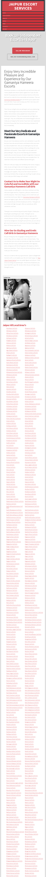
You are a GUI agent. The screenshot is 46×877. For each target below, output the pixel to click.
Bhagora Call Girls (11, 853)
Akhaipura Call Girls (12, 370)
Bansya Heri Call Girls (31, 658)
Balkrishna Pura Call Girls (13, 605)
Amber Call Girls (10, 413)
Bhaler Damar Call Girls (12, 873)
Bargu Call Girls (29, 685)
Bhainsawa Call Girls (30, 861)
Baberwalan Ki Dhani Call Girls (15, 501)
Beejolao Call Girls (30, 805)
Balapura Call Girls (30, 595)
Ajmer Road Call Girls (12, 362)
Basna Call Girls (29, 770)
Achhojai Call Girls (11, 338)
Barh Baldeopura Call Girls (13, 690)
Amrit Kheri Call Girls (12, 433)
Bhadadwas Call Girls (31, 841)
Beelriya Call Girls (11, 812)
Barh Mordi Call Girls (12, 702)
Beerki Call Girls (29, 822)
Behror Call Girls (29, 829)
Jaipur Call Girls (6, 15)
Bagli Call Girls (29, 551)
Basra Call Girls (10, 773)
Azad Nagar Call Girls (12, 499)
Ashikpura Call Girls (30, 474)
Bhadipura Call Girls (12, 846)
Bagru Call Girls (29, 559)
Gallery (4, 21)
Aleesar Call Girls (11, 384)
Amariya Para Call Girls (12, 396)
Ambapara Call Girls (30, 409)
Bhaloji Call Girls (29, 873)
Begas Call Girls (29, 827)
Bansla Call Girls (29, 651)
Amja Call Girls (29, 421)
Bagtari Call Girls (11, 561)
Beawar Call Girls (29, 800)
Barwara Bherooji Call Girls (13, 761)
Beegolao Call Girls (11, 805)
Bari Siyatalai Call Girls (12, 722)
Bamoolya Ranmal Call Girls (33, 629)
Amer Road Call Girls (30, 418)
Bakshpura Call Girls (30, 588)
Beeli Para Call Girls (30, 807)
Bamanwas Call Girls (12, 617)
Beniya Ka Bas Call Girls (13, 834)
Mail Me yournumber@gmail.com (23, 57)
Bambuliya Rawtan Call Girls (33, 624)
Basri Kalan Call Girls (12, 778)
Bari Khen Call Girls (11, 717)
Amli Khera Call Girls (12, 428)
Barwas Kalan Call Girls (31, 763)
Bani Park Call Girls (30, 641)
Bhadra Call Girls (29, 846)
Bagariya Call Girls (30, 537)
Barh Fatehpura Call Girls (13, 697)
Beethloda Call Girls (11, 827)
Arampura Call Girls (11, 457)
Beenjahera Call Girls (30, 814)
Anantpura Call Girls (30, 438)
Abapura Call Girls (30, 328)
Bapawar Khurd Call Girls (32, 668)
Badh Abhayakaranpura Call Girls (14, 506)
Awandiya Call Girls (30, 494)
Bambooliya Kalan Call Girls (14, 619)
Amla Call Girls (29, 423)
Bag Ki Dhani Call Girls (31, 534)
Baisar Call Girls (29, 573)
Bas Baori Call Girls (30, 766)
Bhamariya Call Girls (30, 875)
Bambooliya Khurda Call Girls (33, 622)
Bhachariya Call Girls (12, 841)
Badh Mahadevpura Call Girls (14, 512)
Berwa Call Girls (10, 839)
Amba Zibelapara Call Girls (32, 404)
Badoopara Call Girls (30, 527)
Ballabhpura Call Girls (31, 605)
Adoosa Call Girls (11, 345)
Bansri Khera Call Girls (31, 654)
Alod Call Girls (10, 387)
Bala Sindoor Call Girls (12, 595)
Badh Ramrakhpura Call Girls (14, 515)
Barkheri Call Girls (30, 729)
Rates (4, 23)
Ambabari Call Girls (11, 406)
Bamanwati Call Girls (31, 617)
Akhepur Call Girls (30, 372)
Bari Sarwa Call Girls (30, 719)
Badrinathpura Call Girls (13, 532)
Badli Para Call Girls (30, 522)
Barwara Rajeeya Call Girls (13, 763)
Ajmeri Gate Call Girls (31, 362)
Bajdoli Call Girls (29, 578)
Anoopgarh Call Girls (30, 447)
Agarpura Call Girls (30, 345)
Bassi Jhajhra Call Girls (31, 783)
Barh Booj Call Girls (11, 693)
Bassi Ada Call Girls (30, 780)
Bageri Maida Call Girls (31, 546)
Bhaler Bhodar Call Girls (13, 870)
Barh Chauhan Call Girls (13, 695)
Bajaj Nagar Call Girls (31, 576)
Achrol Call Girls (29, 338)
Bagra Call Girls (10, 556)
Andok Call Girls (29, 443)
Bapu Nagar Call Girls (12, 673)
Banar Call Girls (29, 632)
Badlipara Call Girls (11, 524)
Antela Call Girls (10, 452)
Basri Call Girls (29, 773)
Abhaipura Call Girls (30, 330)
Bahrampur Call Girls (31, 566)
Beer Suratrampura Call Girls (14, 822)
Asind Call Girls (29, 477)
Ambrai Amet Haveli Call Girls (33, 413)
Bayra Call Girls (29, 797)
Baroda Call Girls (11, 746)
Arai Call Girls (28, 455)
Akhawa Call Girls (30, 370)
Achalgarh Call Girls (30, 333)
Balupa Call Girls (11, 615)
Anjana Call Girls (29, 445)
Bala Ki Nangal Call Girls (32, 593)
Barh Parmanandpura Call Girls (15, 705)
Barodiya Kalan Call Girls (13, 751)
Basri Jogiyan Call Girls (31, 775)
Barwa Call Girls (10, 758)
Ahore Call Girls (10, 352)
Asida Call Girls (10, 477)
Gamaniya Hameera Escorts (12, 99)
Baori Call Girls (10, 661)
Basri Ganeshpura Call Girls (14, 775)
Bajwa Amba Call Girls (12, 583)
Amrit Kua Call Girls (30, 433)
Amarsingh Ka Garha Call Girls (33, 399)
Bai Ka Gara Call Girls (31, 568)
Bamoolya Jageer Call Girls (13, 629)
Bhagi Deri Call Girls (30, 851)
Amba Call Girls (29, 401)
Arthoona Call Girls (30, 469)
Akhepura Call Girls (11, 374)
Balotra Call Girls (29, 610)
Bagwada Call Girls (30, 561)
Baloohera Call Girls (11, 610)
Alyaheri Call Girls (11, 389)
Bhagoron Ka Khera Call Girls (33, 853)
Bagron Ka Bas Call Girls (13, 559)
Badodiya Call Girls (11, 527)
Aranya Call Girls (11, 460)
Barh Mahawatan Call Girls (32, 700)
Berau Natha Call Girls (12, 836)
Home (4, 13)
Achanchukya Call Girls (31, 335)
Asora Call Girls (29, 479)
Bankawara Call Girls (31, 649)
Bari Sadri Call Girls (11, 719)
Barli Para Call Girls (11, 736)
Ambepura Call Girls (30, 411)
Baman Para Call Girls (31, 615)
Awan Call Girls (10, 494)
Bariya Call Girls (29, 724)
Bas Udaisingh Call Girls (13, 768)
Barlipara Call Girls (30, 736)
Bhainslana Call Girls (12, 863)
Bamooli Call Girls (30, 627)
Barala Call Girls (29, 678)
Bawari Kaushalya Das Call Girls (34, 793)
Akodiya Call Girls (11, 379)
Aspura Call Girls (29, 482)
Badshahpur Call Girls (12, 534)
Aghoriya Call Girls (11, 348)
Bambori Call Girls (11, 624)
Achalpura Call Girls (11, 335)
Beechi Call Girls (29, 802)
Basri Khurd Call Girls (31, 778)
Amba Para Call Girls (12, 404)
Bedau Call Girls (10, 802)
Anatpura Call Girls (11, 440)
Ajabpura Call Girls (30, 355)
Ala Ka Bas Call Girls (12, 382)
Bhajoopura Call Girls (31, 868)
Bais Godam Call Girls (12, 573)
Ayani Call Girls (29, 496)
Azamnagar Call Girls (31, 499)
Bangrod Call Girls (11, 641)
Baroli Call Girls (29, 751)
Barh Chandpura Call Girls (32, 693)
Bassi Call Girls (10, 780)
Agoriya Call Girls (29, 348)
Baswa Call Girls (10, 788)
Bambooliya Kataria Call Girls (33, 619)
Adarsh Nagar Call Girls (31, 340)
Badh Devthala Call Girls (32, 510)
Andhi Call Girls (10, 443)
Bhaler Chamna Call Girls (32, 870)
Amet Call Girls (10, 421)
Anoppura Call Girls (11, 450)
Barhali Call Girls (11, 712)
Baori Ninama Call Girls (12, 666)
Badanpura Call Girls (31, 504)
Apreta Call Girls (10, 455)
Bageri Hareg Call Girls (12, 546)
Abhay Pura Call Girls (12, 333)
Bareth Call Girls (29, 683)
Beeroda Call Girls (30, 824)
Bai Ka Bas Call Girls (12, 568)
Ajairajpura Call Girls (12, 357)
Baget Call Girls (10, 549)
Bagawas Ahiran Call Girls (13, 541)
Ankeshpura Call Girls (12, 447)
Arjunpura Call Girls (30, 462)
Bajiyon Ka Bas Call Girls (13, 580)
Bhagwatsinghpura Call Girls (14, 861)
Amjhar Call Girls (11, 423)
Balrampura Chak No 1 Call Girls (34, 612)
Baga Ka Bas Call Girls (12, 537)
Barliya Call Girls (29, 739)
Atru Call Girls (10, 491)
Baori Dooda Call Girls (12, 663)
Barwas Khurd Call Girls (13, 766)
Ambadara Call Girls (30, 406)
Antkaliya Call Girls (30, 452)
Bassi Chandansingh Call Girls (14, 783)
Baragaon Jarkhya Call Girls (14, 678)
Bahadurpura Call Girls (12, 563)
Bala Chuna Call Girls (12, 593)
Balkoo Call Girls (29, 602)
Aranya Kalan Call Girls (31, 460)
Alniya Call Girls (29, 384)
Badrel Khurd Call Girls (31, 529)
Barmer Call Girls (11, 741)
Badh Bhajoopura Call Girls (14, 510)
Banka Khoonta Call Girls (32, 646)
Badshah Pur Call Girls (31, 532)
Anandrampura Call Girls (13, 438)
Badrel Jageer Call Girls (12, 529)
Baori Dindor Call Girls (31, 661)
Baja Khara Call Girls (12, 576)
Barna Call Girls (29, 741)
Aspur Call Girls (10, 482)
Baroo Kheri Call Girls (30, 753)
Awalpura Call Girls (30, 491)
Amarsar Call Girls (11, 399)
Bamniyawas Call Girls (12, 627)
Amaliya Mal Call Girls (12, 394)
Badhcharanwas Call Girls (13, 517)
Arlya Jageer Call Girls (31, 465)
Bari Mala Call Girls (30, 717)
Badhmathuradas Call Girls (32, 517)
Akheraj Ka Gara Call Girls (32, 374)
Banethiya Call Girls (30, 637)
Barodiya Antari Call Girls (32, 749)
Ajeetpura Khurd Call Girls (13, 360)
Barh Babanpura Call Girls (13, 688)
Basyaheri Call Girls (30, 788)
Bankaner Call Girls (11, 649)
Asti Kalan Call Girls (30, 484)
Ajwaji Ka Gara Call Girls (13, 367)
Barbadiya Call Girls (12, 683)
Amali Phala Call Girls (31, 391)
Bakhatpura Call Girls (31, 585)
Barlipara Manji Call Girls (13, 739)
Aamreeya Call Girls (11, 328)
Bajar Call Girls (10, 578)
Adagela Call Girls (11, 340)
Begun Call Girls (10, 829)
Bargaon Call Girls (11, 685)
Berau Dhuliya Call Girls (31, 834)
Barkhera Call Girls (11, 729)
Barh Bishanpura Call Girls (32, 690)
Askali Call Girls (10, 479)
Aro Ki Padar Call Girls (31, 467)
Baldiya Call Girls (11, 600)
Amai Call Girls (29, 389)
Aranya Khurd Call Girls (12, 462)
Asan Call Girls (10, 474)
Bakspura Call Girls (11, 590)
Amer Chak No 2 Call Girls (13, 418)
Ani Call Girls (9, 445)
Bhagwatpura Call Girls (12, 858)
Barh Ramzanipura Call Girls (14, 707)
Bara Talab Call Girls (12, 675)
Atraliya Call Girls (30, 489)
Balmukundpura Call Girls (32, 607)
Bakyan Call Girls (29, 590)
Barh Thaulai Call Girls (12, 710)
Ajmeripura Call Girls (12, 365)
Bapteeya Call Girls (11, 671)
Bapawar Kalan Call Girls (13, 668)
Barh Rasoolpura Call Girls (32, 707)
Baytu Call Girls (10, 800)
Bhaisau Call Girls (11, 868)
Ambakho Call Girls (11, 409)
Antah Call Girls (29, 450)
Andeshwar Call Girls (30, 440)
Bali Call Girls (10, 602)
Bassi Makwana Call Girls (13, 785)
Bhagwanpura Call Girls (31, 856)
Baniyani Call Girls (11, 644)
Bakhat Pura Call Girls (12, 585)
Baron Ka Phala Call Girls (13, 753)
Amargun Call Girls (30, 394)
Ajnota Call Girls (29, 365)
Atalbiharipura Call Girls (31, 486)
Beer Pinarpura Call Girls (13, 819)
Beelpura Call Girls (11, 810)
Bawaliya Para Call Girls (13, 790)
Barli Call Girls (29, 734)
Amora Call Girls (29, 430)
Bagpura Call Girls (30, 554)
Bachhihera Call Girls (30, 501)
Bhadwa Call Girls (11, 849)
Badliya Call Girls (29, 524)
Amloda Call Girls (11, 430)
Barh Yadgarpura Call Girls (32, 710)
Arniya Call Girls (10, 467)
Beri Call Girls (28, 836)
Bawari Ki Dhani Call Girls (13, 795)
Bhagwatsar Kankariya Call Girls (34, 858)
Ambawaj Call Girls (11, 411)
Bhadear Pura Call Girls (12, 844)
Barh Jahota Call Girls (31, 697)
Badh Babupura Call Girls (32, 506)
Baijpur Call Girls (11, 571)
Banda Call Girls (10, 634)
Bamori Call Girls (11, 632)
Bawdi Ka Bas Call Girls (31, 795)
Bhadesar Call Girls (30, 844)
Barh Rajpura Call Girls (31, 705)
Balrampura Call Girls (12, 612)
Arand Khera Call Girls (31, 457)
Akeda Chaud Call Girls (31, 367)
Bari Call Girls (10, 714)
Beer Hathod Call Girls (12, 817)
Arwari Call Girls (10, 472)
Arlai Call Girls (10, 465)
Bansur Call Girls (29, 656)
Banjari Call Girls (29, 644)
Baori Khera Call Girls (31, 663)
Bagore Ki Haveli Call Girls (13, 554)
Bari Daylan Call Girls (31, 714)
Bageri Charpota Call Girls (32, 544)
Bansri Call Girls (10, 654)
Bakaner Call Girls (30, 583)
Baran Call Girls (10, 680)
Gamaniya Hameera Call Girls (31, 197)
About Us (5, 18)
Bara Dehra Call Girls (30, 673)
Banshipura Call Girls (12, 651)
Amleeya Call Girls (11, 426)
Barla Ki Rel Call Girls (30, 732)
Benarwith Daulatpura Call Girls (15, 831)
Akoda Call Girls (29, 377)
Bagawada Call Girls (12, 539)
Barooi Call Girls (10, 756)
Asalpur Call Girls (29, 472)
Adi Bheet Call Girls (30, 343)
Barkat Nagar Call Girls (31, 727)
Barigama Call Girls (30, 722)
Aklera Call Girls (10, 377)
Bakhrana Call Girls (11, 588)
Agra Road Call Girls (11, 350)
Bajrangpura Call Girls (31, 580)
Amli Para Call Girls (30, 428)
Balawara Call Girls (11, 598)
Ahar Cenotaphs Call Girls (32, 350)
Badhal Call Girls (29, 515)
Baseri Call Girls (10, 770)
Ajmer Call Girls (29, 360)
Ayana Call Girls (10, 496)
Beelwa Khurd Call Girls (31, 812)
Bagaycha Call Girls (11, 544)
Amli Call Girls (29, 426)
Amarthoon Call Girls (12, 401)
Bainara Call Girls (30, 571)
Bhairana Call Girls (30, 863)
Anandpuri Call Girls (30, 435)
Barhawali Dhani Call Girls (32, 712)
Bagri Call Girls (29, 556)
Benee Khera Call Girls (31, 831)
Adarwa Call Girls (11, 343)
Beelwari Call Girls (11, 814)
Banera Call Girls (11, 637)
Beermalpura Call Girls (12, 824)
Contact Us (5, 26)
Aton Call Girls (10, 489)
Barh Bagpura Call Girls (31, 688)
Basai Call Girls (29, 768)
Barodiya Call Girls (11, 749)
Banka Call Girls (10, 646)
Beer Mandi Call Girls (30, 817)
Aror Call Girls (10, 469)
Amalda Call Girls (11, 391)
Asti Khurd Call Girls (11, 486)
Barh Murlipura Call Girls (32, 702)
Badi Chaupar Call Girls (12, 519)
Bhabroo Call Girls (30, 839)
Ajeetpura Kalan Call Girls (32, 357)
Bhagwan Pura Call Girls (13, 856)
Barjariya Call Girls (11, 727)
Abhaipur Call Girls (11, 330)
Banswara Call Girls (11, 658)
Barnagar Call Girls (11, 744)
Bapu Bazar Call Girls (31, 671)
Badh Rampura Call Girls (32, 512)
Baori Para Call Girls (30, 666)
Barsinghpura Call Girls (31, 756)
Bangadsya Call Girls (30, 639)
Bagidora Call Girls (11, 551)
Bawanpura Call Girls (31, 790)
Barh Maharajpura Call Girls (14, 700)
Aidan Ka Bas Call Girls (31, 352)
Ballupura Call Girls (11, 607)
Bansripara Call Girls (12, 656)
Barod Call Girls (29, 744)
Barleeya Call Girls (11, 734)
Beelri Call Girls (29, 810)
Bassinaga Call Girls (30, 785)
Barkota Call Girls (11, 732)
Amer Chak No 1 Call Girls (32, 416)
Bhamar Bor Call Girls (12, 875)
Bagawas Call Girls (30, 539)
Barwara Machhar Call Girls (32, 761)
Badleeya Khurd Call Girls (13, 522)
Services (5, 29)
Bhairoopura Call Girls (12, 866)
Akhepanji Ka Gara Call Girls (14, 372)
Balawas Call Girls (30, 598)
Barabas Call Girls (30, 675)
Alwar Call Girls (29, 387)
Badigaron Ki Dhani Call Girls (33, 519)
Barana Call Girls (29, 680)
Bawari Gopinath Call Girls (13, 793)
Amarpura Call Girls (30, 396)
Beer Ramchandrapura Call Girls (34, 819)
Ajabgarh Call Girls (11, 355)
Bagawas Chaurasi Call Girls (33, 541)
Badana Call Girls (11, 504)
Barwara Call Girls (30, 758)
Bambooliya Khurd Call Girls (14, 622)
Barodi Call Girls (29, 746)
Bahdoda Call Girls (30, 563)
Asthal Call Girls (10, 484)
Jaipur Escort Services (23, 6)
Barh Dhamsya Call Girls (32, 695)
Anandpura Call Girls (12, 435)
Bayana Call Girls (11, 797)
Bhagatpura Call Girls (12, 851)
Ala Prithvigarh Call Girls (32, 382)
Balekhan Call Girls (30, 600)
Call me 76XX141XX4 (23, 51)
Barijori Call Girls (11, 724)
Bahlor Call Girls (10, 566)
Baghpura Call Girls (30, 549)
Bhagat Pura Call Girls (31, 849)
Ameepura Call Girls (11, 416)
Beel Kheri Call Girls (11, 807)
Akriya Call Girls (29, 379)
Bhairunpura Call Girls (31, 866)
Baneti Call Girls (10, 639)
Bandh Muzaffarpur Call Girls (33, 634)
